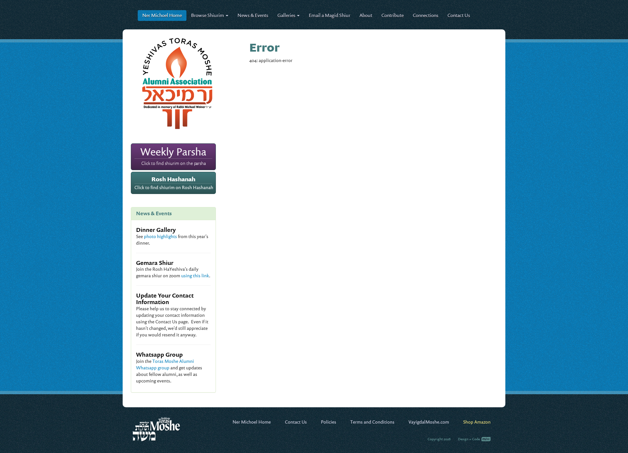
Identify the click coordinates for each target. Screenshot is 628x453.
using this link (195, 275)
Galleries (286, 15)
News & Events (252, 15)
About (365, 15)
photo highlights (160, 236)
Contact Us (458, 15)
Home (162, 15)
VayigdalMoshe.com (429, 422)
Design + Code (469, 439)
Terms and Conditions (372, 422)
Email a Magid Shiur (329, 15)
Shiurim (208, 15)
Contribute (392, 15)
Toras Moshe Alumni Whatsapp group (165, 364)
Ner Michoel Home (252, 422)
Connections (425, 15)
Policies (328, 422)
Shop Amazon (477, 422)
